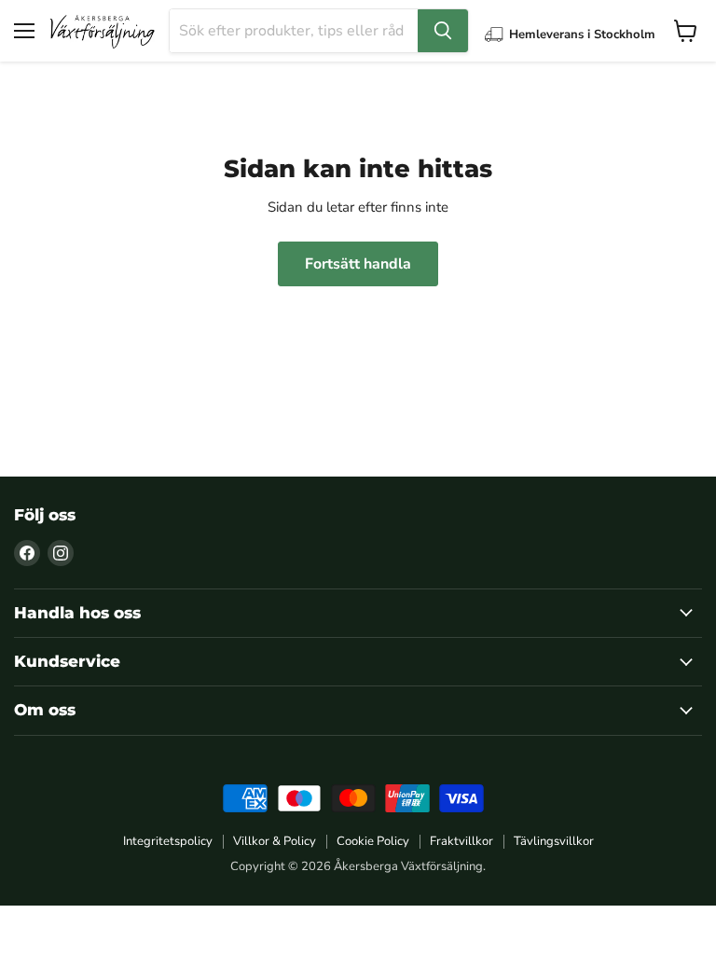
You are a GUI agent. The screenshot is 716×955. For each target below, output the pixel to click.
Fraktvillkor (461, 841)
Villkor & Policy (274, 841)
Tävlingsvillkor (554, 841)
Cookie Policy (373, 841)
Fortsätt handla (358, 264)
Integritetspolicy (168, 841)
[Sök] (443, 30)
